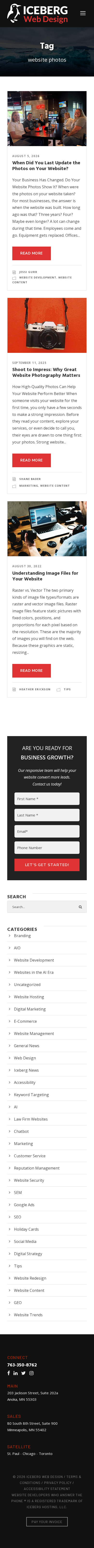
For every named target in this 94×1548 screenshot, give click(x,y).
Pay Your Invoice (47, 1522)
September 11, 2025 (29, 363)
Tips (67, 689)
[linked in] (16, 1373)
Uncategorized (27, 984)
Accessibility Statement (47, 1489)
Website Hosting (29, 996)
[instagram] (32, 1373)
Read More (31, 253)
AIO (17, 948)
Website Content (55, 485)
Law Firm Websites (31, 1119)
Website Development (37, 277)
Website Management (34, 1033)
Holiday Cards (26, 1229)
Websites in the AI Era (34, 972)
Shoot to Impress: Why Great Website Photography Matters (46, 372)
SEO (17, 1217)
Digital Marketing (30, 1009)
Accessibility (24, 1082)
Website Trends (28, 1315)
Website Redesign (30, 1278)
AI (16, 1107)
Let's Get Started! (47, 865)
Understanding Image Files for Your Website (45, 576)
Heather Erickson (35, 689)
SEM (18, 1192)
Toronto (46, 1453)
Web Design (25, 1058)
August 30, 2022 (27, 566)
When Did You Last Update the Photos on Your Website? (46, 166)
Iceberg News (26, 1070)
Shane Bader (30, 479)
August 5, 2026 (26, 156)
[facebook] (9, 1373)
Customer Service (30, 1155)
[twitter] (24, 1373)
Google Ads (24, 1204)
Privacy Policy (58, 1483)
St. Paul (13, 1453)
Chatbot (21, 1131)
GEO (18, 1302)
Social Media (25, 1241)
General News (26, 1045)
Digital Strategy (28, 1253)
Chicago (29, 1453)
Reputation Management (37, 1168)
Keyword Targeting (31, 1094)
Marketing (28, 485)
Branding (22, 935)
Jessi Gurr (28, 272)
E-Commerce (25, 1021)
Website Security (29, 1180)
